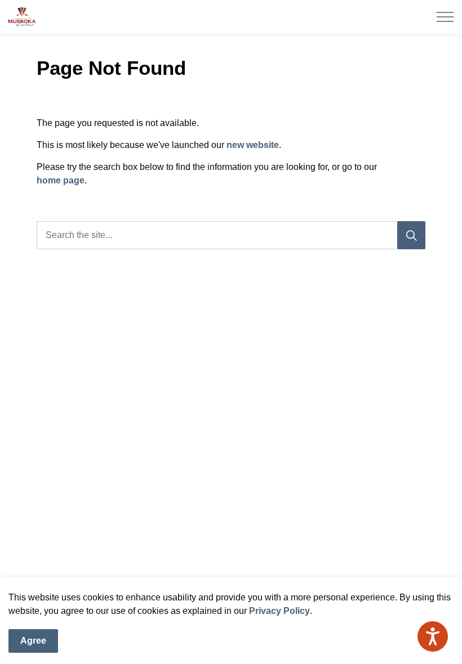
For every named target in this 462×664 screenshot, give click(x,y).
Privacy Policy (279, 611)
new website (252, 145)
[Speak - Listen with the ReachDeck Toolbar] (432, 636)
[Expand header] (445, 17)
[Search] (411, 235)
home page (61, 180)
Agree (33, 640)
